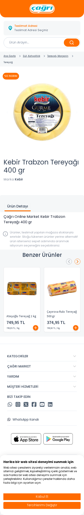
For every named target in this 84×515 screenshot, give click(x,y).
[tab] (17, 206)
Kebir (19, 179)
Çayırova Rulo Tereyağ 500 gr (62, 314)
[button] (42, 28)
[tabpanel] (42, 219)
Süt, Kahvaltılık (31, 56)
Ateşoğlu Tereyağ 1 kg (21, 316)
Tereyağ (8, 62)
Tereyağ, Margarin (57, 56)
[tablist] (42, 203)
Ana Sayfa (10, 56)
